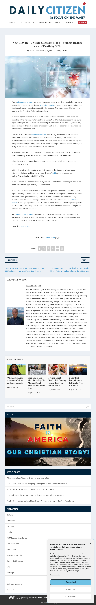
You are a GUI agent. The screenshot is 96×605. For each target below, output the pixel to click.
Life (8, 567)
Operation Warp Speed (24, 214)
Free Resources (13, 544)
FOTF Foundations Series (17, 538)
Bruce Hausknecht (33, 285)
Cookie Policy (45, 602)
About (68, 22)
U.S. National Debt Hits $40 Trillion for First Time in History (31, 489)
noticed (43, 134)
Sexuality (10, 590)
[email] (57, 248)
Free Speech (11, 549)
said (54, 173)
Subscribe (13, 22)
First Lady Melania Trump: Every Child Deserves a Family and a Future (35, 495)
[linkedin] (53, 248)
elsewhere (35, 134)
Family (9, 532)
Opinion (10, 578)
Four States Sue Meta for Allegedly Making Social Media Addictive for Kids (37, 484)
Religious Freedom (14, 584)
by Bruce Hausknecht (36, 50)
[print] (62, 248)
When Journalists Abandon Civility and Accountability (28, 478)
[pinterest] (48, 248)
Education (11, 520)
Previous (12, 260)
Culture (64, 50)
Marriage (10, 572)
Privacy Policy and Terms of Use (36, 597)
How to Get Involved (15, 561)
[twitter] (44, 248)
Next (84, 260)
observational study (25, 102)
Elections (10, 526)
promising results (47, 105)
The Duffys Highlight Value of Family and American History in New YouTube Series (40, 501)
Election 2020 (49, 238)
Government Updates (15, 555)
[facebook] (40, 248)
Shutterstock (26, 226)
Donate (82, 22)
